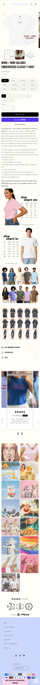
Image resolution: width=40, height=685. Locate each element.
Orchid (24, 89)
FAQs (5, 623)
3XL (4, 100)
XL (21, 96)
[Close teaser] (29, 678)
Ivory (24, 85)
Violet (5, 85)
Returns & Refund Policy (10, 644)
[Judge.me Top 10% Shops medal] (29, 606)
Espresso (33, 85)
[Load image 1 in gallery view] (9, 55)
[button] (4, 4)
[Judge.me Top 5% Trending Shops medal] (20, 606)
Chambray (15, 85)
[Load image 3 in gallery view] (30, 55)
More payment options (20, 124)
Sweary (28, 575)
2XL (28, 96)
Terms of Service (8, 635)
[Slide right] (38, 55)
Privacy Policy (7, 631)
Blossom (33, 89)
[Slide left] (2, 55)
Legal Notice (7, 639)
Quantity (3, 104)
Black (13, 80)
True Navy (23, 80)
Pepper (32, 80)
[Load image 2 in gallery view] (20, 55)
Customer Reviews (9, 627)
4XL (12, 100)
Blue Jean (14, 89)
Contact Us (7, 648)
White (5, 80)
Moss (5, 89)
